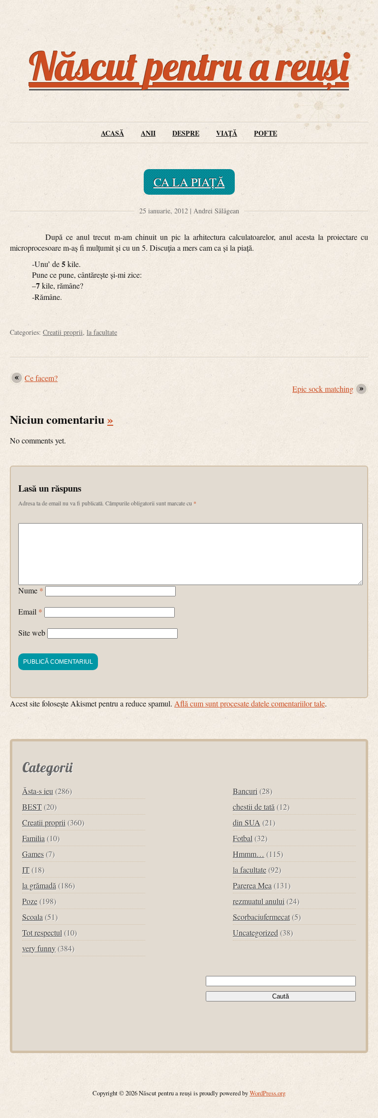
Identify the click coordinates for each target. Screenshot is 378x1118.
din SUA (246, 822)
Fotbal (242, 838)
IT (26, 869)
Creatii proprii (63, 332)
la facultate (102, 332)
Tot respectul (42, 932)
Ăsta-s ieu (37, 791)
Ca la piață (189, 182)
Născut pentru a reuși (189, 65)
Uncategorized (255, 932)
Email (30, 611)
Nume (30, 590)
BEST (32, 806)
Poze (29, 901)
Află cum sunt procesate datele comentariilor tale (249, 703)
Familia (33, 838)
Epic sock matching (322, 388)
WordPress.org (267, 1093)
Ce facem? (41, 378)
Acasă (112, 133)
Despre (185, 133)
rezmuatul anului (258, 901)
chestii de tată (254, 806)
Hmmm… (248, 854)
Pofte (265, 133)
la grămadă (39, 885)
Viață (226, 133)
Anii (148, 133)
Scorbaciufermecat (261, 917)
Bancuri (245, 791)
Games (33, 854)
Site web (31, 632)
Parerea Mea (252, 885)
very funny (39, 948)
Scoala (32, 917)
